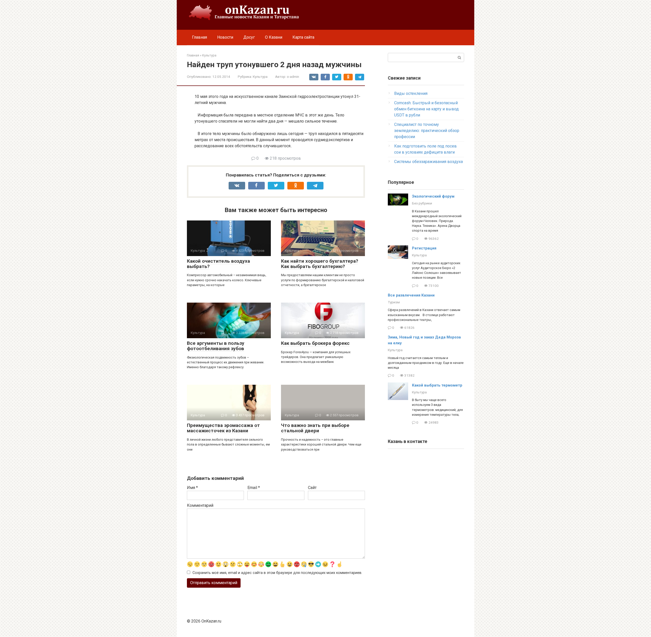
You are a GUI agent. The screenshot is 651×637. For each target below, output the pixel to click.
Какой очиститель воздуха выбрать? (218, 263)
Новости (225, 37)
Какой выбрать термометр (437, 385)
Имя (192, 487)
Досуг (249, 37)
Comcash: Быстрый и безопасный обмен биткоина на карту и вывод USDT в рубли (426, 108)
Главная (199, 37)
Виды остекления (410, 93)
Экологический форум (433, 196)
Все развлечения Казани (411, 295)
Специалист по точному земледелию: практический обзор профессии (426, 130)
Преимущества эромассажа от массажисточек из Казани (223, 428)
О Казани (273, 37)
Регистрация (424, 248)
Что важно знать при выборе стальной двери (315, 428)
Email (253, 487)
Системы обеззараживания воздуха (428, 161)
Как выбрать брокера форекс (315, 343)
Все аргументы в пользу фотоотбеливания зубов (215, 345)
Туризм (394, 302)
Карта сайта (303, 37)
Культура (260, 77)
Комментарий (200, 505)
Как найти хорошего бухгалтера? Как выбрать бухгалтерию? (319, 263)
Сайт (312, 487)
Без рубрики (422, 203)
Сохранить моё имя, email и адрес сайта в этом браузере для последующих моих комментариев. (277, 573)
